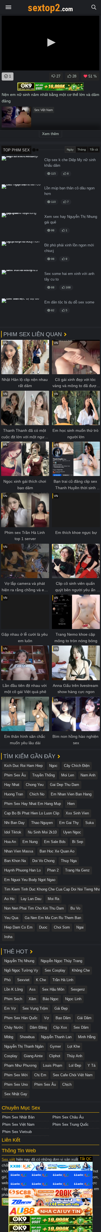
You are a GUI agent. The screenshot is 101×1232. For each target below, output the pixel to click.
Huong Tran (13, 794)
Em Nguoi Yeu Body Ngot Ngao (29, 880)
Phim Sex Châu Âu (68, 1117)
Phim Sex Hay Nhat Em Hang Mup (32, 804)
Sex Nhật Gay (15, 1094)
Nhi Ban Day (14, 823)
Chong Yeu (34, 785)
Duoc (43, 927)
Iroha (8, 937)
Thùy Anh (74, 1056)
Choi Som (62, 927)
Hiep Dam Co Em (18, 927)
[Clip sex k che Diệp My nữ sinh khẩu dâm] (21, 169)
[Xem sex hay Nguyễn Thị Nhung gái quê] (21, 226)
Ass (32, 989)
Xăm (32, 999)
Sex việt (8, 1159)
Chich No (36, 794)
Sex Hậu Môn (53, 989)
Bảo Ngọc (51, 999)
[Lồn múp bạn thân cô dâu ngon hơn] (21, 197)
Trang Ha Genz (77, 870)
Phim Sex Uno (16, 1084)
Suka (89, 823)
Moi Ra (53, 899)
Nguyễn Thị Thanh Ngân (23, 1046)
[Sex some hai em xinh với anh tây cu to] (21, 283)
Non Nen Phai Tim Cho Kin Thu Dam (34, 908)
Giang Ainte (33, 1056)
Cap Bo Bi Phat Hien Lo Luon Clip (31, 813)
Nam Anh (88, 775)
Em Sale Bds (55, 842)
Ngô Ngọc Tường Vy (21, 970)
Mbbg (8, 1037)
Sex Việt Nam (43, 110)
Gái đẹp (61, 1008)
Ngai (80, 927)
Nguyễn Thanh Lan (56, 1037)
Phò (7, 980)
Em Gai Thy (69, 823)
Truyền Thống (43, 775)
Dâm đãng (38, 1027)
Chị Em (40, 1075)
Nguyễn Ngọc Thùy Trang (61, 961)
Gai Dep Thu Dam (64, 785)
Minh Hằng (86, 1037)
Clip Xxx (60, 1027)
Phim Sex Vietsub (17, 1132)
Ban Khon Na (15, 861)
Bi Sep (77, 842)
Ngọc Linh (73, 999)
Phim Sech (13, 999)
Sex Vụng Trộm (35, 1008)
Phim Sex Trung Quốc (70, 1124)
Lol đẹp (75, 1065)
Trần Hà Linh (62, 980)
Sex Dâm (81, 1027)
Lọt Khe (73, 1046)
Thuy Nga (69, 861)
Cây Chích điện (76, 766)
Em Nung (30, 842)
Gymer (55, 1046)
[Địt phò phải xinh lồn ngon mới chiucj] (21, 254)
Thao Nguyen (42, 823)
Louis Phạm (52, 1065)
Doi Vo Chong (43, 861)
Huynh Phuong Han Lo (22, 870)
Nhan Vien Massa (18, 851)
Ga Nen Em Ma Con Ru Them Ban (53, 918)
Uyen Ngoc (72, 832)
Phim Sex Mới (16, 1075)
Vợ (46, 1018)
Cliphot (54, 1056)
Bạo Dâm (63, 1018)
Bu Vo (75, 908)
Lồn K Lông (13, 989)
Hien (71, 804)
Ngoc (53, 766)
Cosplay (10, 1056)
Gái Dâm (84, 1018)
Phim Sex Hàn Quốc (21, 1018)
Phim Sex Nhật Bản (18, 1117)
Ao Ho (9, 899)
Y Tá (91, 1065)
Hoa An (10, 842)
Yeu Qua (11, 918)
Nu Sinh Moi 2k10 (42, 832)
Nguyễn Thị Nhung (19, 961)
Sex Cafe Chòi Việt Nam (73, 1075)
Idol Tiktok (12, 832)
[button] (50, 42)
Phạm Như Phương (20, 1065)
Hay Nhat (11, 785)
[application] (50, 43)
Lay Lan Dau (31, 899)
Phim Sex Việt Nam (18, 1124)
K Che (41, 980)
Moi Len (67, 775)
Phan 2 (53, 870)
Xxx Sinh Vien (77, 813)
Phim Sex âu (15, 775)
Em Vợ (10, 1008)
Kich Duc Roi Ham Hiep (23, 766)
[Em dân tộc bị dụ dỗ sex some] (21, 311)
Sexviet (23, 980)
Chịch (67, 1084)
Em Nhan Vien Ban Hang (71, 794)
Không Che (81, 970)
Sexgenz (78, 989)
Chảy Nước (13, 1027)
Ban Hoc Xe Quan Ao (57, 851)
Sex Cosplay (55, 970)
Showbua (27, 1037)
